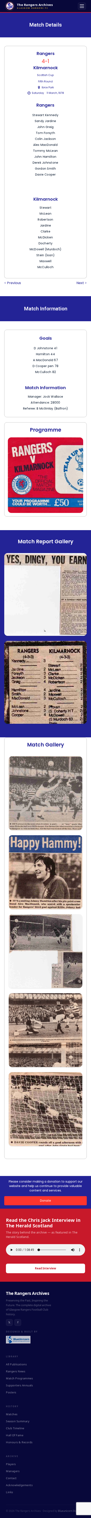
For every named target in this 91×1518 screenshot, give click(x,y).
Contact (11, 1478)
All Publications (16, 1364)
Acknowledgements (19, 1485)
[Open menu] (82, 6)
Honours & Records (19, 1442)
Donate (45, 1200)
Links (9, 1492)
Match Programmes (19, 1378)
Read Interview (45, 1268)
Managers (12, 1471)
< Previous (12, 282)
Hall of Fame (14, 1435)
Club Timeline (15, 1428)
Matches (12, 1414)
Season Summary (17, 1421)
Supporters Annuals (19, 1385)
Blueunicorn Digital (69, 1511)
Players (11, 1464)
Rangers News (15, 1371)
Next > (81, 282)
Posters (11, 1392)
